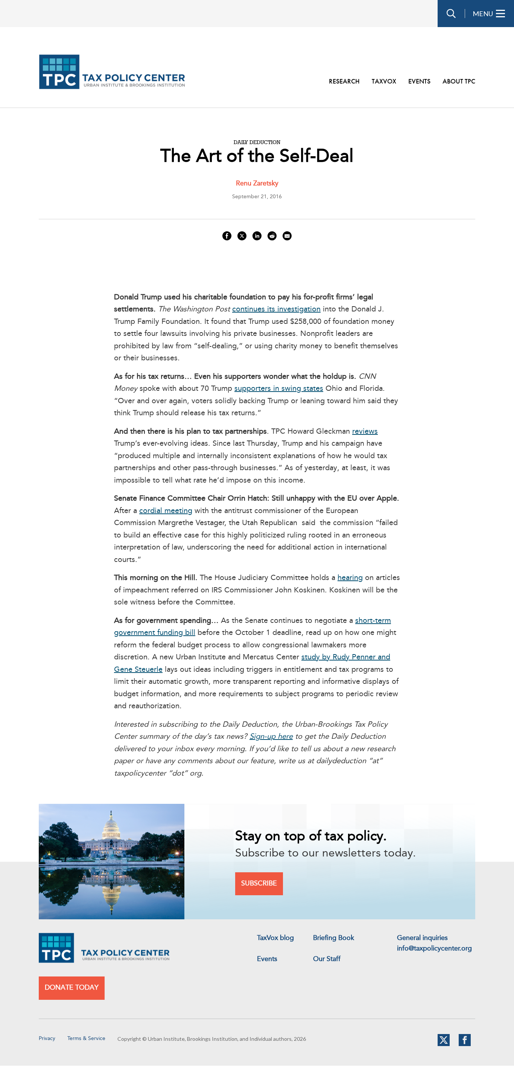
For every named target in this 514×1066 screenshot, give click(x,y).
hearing (350, 578)
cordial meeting (165, 511)
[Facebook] (465, 1045)
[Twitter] (444, 1045)
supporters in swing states (278, 389)
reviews (365, 432)
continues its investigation (276, 309)
